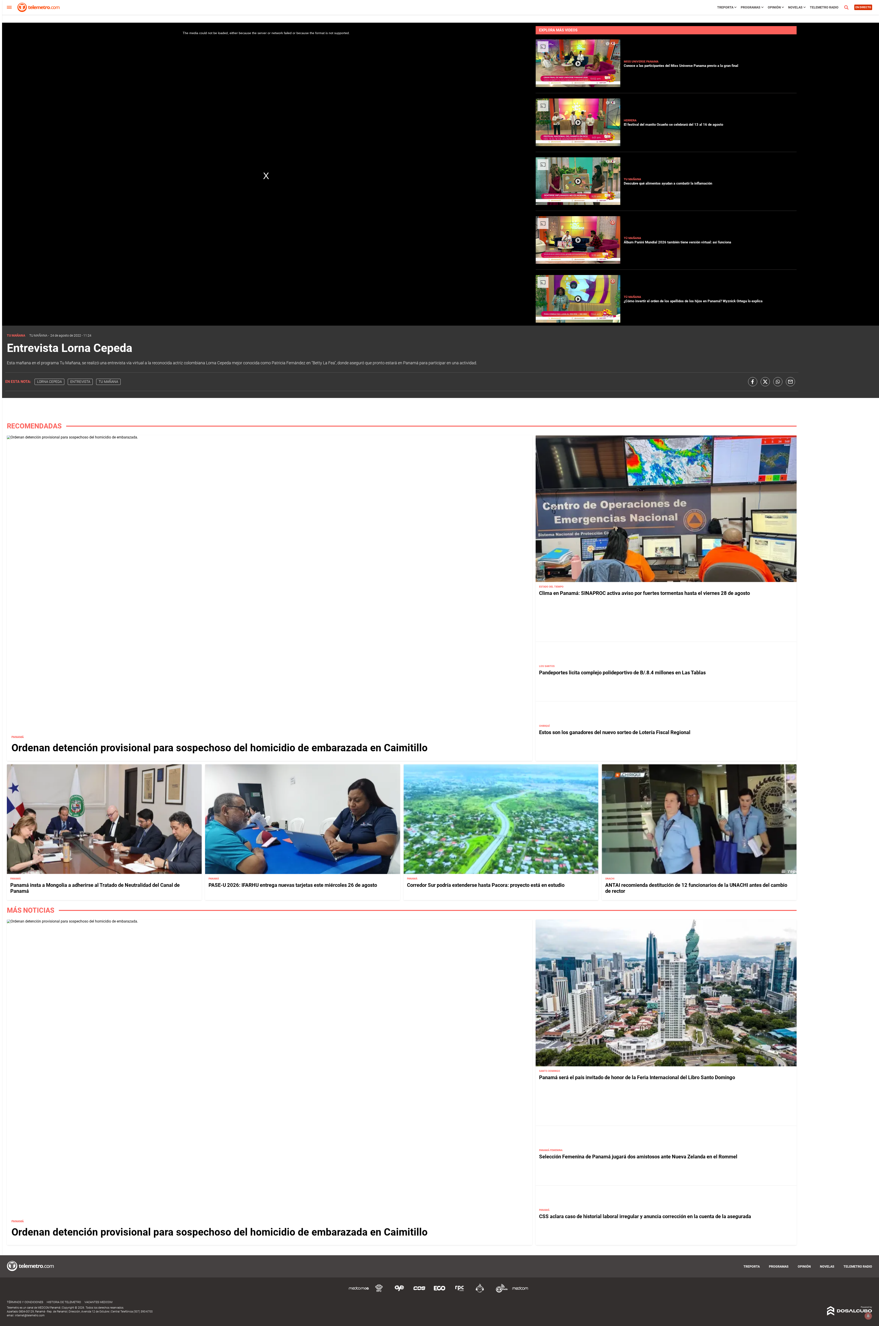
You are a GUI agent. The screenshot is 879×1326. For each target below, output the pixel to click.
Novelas (795, 7)
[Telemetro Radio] (500, 1292)
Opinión (774, 7)
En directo (863, 7)
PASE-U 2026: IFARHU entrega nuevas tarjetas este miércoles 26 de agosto (293, 885)
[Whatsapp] (778, 381)
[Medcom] (520, 1292)
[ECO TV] (439, 1292)
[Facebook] (752, 381)
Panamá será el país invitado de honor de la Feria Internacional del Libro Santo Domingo (637, 1077)
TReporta (725, 7)
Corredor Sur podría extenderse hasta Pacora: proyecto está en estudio (485, 885)
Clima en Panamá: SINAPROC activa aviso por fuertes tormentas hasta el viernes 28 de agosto (644, 593)
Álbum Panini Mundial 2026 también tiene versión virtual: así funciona (677, 242)
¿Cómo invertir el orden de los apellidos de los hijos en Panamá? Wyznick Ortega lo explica (693, 301)
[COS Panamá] (419, 1292)
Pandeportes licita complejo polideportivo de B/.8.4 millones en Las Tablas (622, 672)
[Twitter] (765, 381)
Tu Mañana (632, 179)
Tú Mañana (632, 238)
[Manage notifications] (868, 1316)
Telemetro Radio (824, 7)
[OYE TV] (399, 1292)
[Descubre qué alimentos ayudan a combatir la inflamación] (578, 203)
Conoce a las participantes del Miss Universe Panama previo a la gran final (681, 66)
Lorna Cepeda (49, 382)
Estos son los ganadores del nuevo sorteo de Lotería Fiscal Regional (614, 732)
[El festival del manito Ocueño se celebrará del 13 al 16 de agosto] (578, 145)
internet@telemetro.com (30, 1315)
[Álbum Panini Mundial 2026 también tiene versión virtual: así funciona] (578, 262)
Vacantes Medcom (98, 1302)
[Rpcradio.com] (460, 1292)
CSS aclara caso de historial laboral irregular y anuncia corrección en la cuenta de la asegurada (645, 1216)
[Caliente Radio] (480, 1292)
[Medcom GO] (359, 1292)
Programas (750, 7)
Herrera (630, 120)
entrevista (80, 382)
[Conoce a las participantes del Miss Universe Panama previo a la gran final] (578, 86)
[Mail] (790, 381)
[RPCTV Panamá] (379, 1292)
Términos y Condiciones (25, 1302)
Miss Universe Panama (641, 61)
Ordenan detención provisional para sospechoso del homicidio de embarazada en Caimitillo (219, 748)
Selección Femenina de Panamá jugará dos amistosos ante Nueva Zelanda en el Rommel (638, 1157)
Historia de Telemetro (64, 1302)
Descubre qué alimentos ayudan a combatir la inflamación (668, 183)
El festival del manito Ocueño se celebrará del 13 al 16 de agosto (673, 125)
